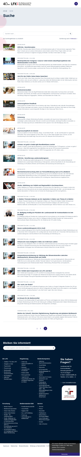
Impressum (6, 446)
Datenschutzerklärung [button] (58, 449)
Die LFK (5, 359)
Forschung (6, 403)
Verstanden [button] (64, 454)
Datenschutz (14, 446)
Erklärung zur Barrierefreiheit (37, 446)
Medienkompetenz (43, 359)
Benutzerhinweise (23, 446)
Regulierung (24, 359)
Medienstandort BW (26, 403)
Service (40, 403)
